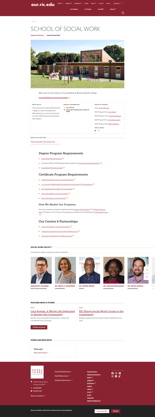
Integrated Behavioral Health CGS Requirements (57, 189)
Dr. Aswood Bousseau (113, 286)
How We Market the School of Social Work (53, 98)
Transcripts (90, 398)
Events (108, 3)
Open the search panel (123, 13)
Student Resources (62, 380)
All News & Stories (39, 327)
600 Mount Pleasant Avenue (40, 382)
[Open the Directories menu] (117, 3)
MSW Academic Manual (40, 353)
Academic (34, 21)
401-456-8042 (70, 107)
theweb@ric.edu (37, 391)
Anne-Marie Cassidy (113, 120)
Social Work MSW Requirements (52, 168)
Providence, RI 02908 (38, 384)
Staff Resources (61, 376)
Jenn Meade (112, 112)
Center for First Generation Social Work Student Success (59, 231)
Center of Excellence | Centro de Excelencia (55, 227)
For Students (74, 9)
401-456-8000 (37, 388)
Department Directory (37, 35)
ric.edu (100, 3)
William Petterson (113, 124)
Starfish (86, 3)
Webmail (68, 3)
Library (93, 3)
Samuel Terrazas (104, 108)
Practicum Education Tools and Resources (43, 142)
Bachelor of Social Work (82, 209)
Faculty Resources (62, 372)
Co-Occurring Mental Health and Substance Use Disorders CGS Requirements (66, 184)
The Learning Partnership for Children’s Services (56, 236)
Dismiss (115, 411)
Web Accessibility (37, 396)
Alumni (112, 9)
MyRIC (59, 3)
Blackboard (77, 3)
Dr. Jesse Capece (135, 286)
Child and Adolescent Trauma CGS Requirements (57, 180)
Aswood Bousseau (115, 116)
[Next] (147, 270)
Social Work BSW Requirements (51, 158)
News (32, 307)
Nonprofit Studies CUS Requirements (53, 198)
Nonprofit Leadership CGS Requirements (54, 193)
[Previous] (147, 277)
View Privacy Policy (102, 411)
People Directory (92, 372)
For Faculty (88, 9)
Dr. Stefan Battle (86, 286)
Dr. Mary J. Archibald (65, 286)
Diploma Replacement (93, 401)
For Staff (100, 9)
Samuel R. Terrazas (40, 286)
